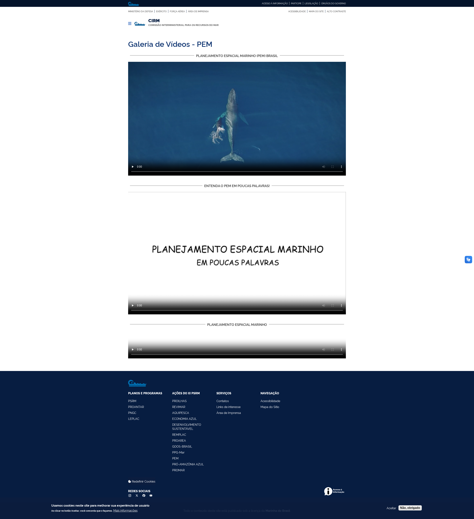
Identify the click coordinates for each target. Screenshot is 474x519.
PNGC (132, 413)
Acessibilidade (297, 11)
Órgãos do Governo (333, 3)
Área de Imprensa (198, 11)
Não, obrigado (410, 507)
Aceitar (391, 508)
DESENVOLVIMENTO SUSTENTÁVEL (186, 426)
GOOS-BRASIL (182, 446)
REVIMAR (178, 407)
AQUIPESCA (180, 413)
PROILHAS (179, 401)
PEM (175, 458)
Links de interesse (228, 407)
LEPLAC (133, 418)
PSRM (132, 401)
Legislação (311, 3)
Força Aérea (177, 11)
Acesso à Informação (275, 3)
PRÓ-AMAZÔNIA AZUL (188, 464)
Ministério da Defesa (140, 11)
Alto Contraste (336, 11)
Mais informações (125, 510)
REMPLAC (179, 434)
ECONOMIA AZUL (184, 418)
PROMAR (178, 470)
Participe (296, 3)
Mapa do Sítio (270, 407)
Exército (161, 11)
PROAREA (179, 440)
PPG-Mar (178, 452)
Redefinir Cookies (143, 481)
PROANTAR (136, 407)
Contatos (222, 401)
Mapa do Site (316, 11)
